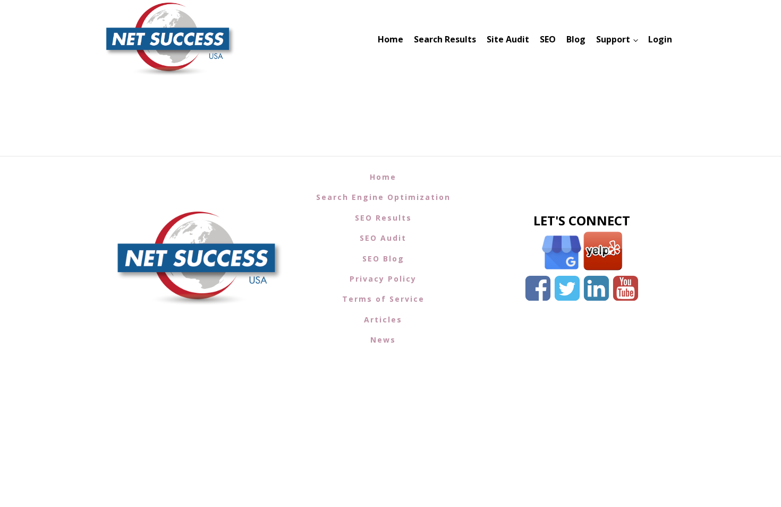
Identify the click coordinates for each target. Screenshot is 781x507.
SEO (548, 39)
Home (390, 39)
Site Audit (508, 39)
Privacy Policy (383, 279)
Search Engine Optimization (383, 197)
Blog (575, 39)
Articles (383, 319)
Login (660, 39)
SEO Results (383, 218)
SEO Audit (383, 238)
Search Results (445, 39)
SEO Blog (383, 259)
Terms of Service (383, 299)
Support (613, 39)
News (383, 340)
